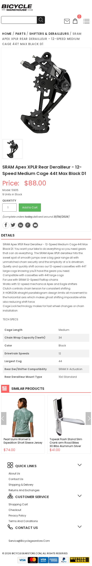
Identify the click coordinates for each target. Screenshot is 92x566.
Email (35, 225)
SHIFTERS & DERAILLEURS (49, 34)
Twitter (13, 225)
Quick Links (26, 466)
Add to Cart (29, 207)
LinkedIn (20, 225)
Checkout (15, 510)
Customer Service (32, 496)
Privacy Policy (17, 515)
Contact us (16, 479)
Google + (27, 225)
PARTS (20, 34)
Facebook (5, 225)
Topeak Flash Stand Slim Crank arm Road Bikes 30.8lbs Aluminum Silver (66, 442)
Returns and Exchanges (24, 490)
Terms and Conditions (23, 521)
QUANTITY (9, 200)
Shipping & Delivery (21, 484)
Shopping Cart (18, 504)
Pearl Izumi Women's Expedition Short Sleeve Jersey (23, 440)
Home (7, 34)
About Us (14, 473)
